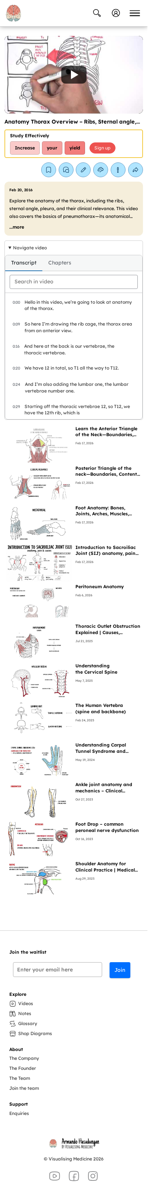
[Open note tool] (83, 169)
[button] (73, 74)
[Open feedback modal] (118, 169)
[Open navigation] (135, 13)
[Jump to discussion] (66, 169)
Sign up (102, 148)
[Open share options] (135, 169)
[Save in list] (48, 169)
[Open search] (97, 13)
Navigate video (30, 247)
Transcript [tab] (23, 262)
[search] (73, 282)
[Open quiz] (100, 169)
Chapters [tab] (59, 262)
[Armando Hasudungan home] (13, 13)
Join (119, 970)
